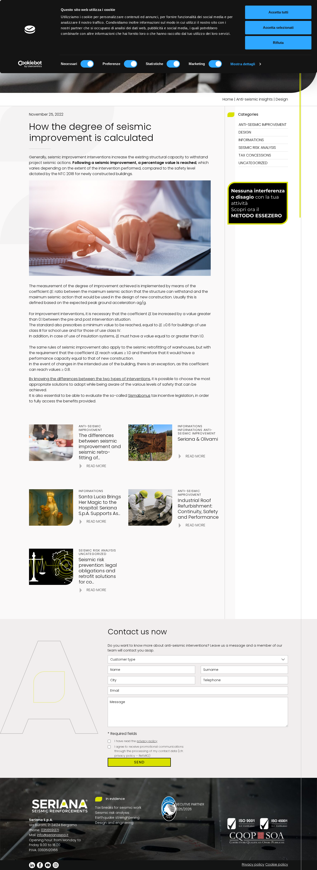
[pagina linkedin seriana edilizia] (32, 865)
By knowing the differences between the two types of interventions (89, 378)
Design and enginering (114, 822)
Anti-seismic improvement (263, 124)
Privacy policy (253, 864)
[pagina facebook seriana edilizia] (40, 865)
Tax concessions (255, 155)
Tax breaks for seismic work (118, 807)
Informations (251, 140)
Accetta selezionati (278, 27)
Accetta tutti (278, 12)
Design (282, 99)
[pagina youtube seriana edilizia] (48, 865)
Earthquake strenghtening (117, 817)
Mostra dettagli (242, 64)
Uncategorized (253, 163)
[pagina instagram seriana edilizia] (56, 865)
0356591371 (50, 830)
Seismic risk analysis (257, 147)
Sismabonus (139, 395)
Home (228, 99)
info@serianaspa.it (52, 835)
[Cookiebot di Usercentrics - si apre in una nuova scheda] (30, 64)
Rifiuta (278, 43)
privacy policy (147, 741)
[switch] (130, 64)
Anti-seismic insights (254, 99)
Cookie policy (276, 864)
